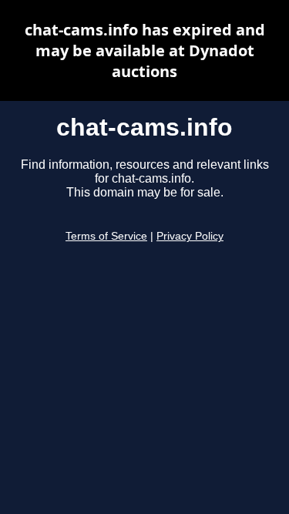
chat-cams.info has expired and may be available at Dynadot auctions (145, 50)
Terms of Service (106, 236)
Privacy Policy (189, 236)
